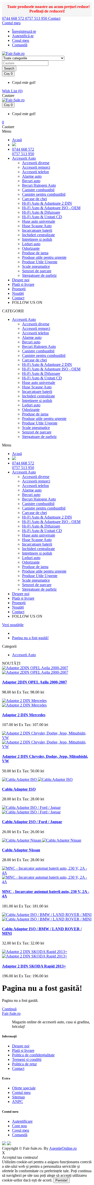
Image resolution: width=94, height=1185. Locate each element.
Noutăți (18, 293)
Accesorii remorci (36, 167)
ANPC (17, 1101)
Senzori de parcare (36, 271)
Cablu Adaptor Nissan (21, 850)
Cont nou (19, 1126)
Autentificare (22, 1121)
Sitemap (18, 1097)
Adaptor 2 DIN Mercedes (23, 715)
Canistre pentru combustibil (43, 194)
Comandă (19, 1135)
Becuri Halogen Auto (39, 185)
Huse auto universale (38, 221)
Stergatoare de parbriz (39, 275)
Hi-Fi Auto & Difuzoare (41, 212)
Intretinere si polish (37, 239)
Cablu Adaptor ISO (19, 789)
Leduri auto (31, 244)
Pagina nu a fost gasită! (30, 638)
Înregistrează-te (24, 31)
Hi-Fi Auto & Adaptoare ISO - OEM (51, 208)
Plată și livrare (23, 284)
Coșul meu (20, 1130)
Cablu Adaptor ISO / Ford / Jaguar (32, 822)
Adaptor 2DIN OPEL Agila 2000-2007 (34, 682)
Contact (54, 18)
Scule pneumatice (36, 266)
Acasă (17, 140)
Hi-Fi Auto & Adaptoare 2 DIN (47, 203)
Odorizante (31, 248)
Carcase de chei (34, 199)
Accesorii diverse (35, 163)
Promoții (19, 289)
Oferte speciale (24, 1088)
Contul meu (21, 1092)
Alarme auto (32, 176)
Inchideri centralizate (38, 235)
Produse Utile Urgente (39, 262)
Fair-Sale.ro (11, 1013)
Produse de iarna (35, 253)
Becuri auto (31, 181)
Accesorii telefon (35, 172)
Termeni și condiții (26, 1059)
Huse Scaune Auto (37, 226)
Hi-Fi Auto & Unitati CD (42, 217)
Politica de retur (24, 1064)
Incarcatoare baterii (37, 230)
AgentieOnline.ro (63, 1148)
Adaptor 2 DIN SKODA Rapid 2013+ (34, 966)
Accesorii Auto (24, 158)
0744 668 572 (13, 18)
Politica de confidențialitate (33, 1055)
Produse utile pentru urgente (44, 257)
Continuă (9, 1009)
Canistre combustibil (38, 190)
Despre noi (20, 280)
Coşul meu (20, 40)
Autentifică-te (23, 36)
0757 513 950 (36, 18)
